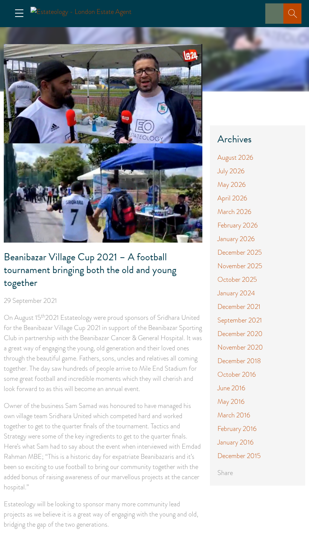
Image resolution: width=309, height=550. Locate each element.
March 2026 (234, 212)
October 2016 (236, 374)
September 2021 (239, 320)
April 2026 (232, 198)
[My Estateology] (276, 19)
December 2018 (239, 361)
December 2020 (240, 334)
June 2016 (231, 388)
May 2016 (231, 401)
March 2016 (233, 415)
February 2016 (237, 429)
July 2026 (231, 171)
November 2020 (240, 347)
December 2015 (239, 456)
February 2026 (237, 225)
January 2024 (236, 293)
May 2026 (231, 184)
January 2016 (235, 442)
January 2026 (236, 239)
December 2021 (238, 307)
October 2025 (237, 279)
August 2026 (235, 157)
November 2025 (239, 266)
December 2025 (239, 252)
